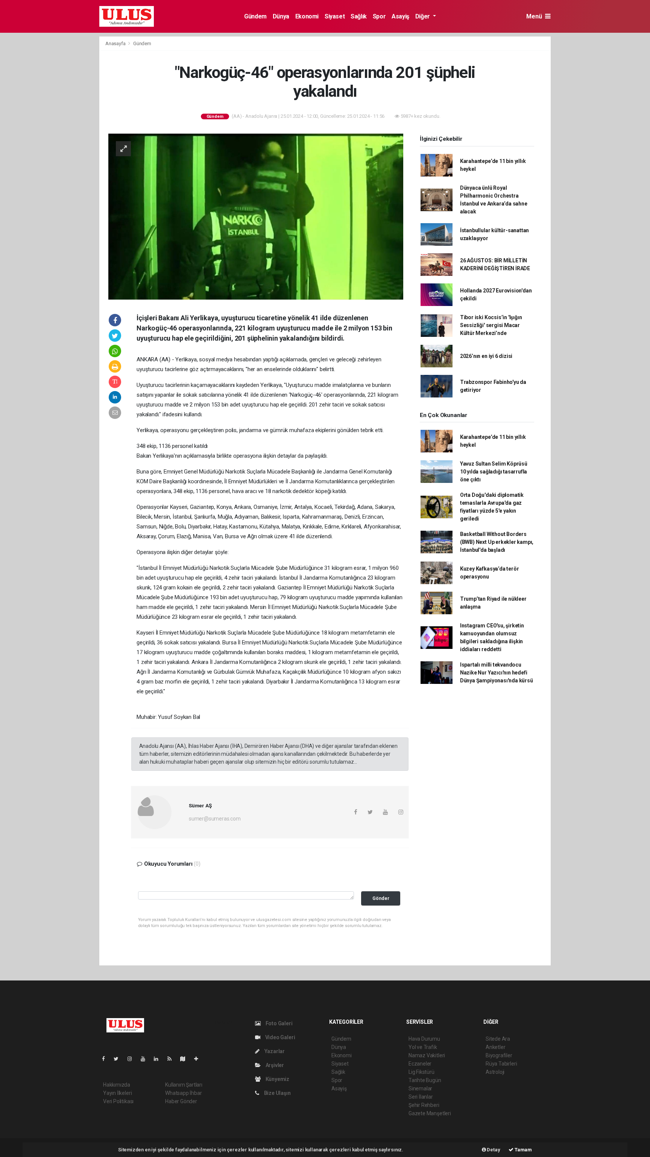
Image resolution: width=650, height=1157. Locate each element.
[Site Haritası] (185, 1059)
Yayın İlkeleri (117, 1093)
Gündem (255, 16)
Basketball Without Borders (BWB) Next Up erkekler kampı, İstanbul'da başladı (496, 542)
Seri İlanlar (421, 1097)
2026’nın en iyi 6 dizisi (486, 356)
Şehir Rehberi (424, 1105)
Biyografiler (499, 1055)
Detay (493, 1149)
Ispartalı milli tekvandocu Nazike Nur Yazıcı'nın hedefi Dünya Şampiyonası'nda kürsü (496, 673)
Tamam (522, 1149)
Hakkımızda (116, 1085)
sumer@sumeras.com (215, 819)
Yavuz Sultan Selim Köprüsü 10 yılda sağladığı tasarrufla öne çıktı (493, 472)
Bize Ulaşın (277, 1093)
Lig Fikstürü (421, 1072)
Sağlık (359, 16)
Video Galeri (279, 1037)
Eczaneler (420, 1064)
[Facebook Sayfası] (106, 1059)
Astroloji (495, 1072)
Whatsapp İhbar (183, 1093)
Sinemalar (420, 1088)
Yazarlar (274, 1051)
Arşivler (274, 1065)
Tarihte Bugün (425, 1080)
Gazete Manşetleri (430, 1113)
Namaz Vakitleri (427, 1055)
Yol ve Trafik (423, 1047)
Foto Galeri (278, 1023)
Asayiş (400, 16)
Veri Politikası (118, 1101)
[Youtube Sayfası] (146, 1059)
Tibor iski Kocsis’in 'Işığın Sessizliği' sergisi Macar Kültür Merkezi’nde (491, 325)
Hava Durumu (424, 1039)
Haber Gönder (181, 1101)
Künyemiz (276, 1079)
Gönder (380, 898)
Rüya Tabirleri (501, 1064)
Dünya (281, 16)
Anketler (495, 1047)
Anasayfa (115, 43)
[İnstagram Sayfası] (133, 1059)
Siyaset (335, 16)
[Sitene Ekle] (199, 1059)
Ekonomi (307, 16)
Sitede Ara (498, 1039)
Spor (379, 16)
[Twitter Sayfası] (119, 1059)
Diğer (423, 16)
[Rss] (172, 1059)
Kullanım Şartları (183, 1085)
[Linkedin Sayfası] (159, 1059)
